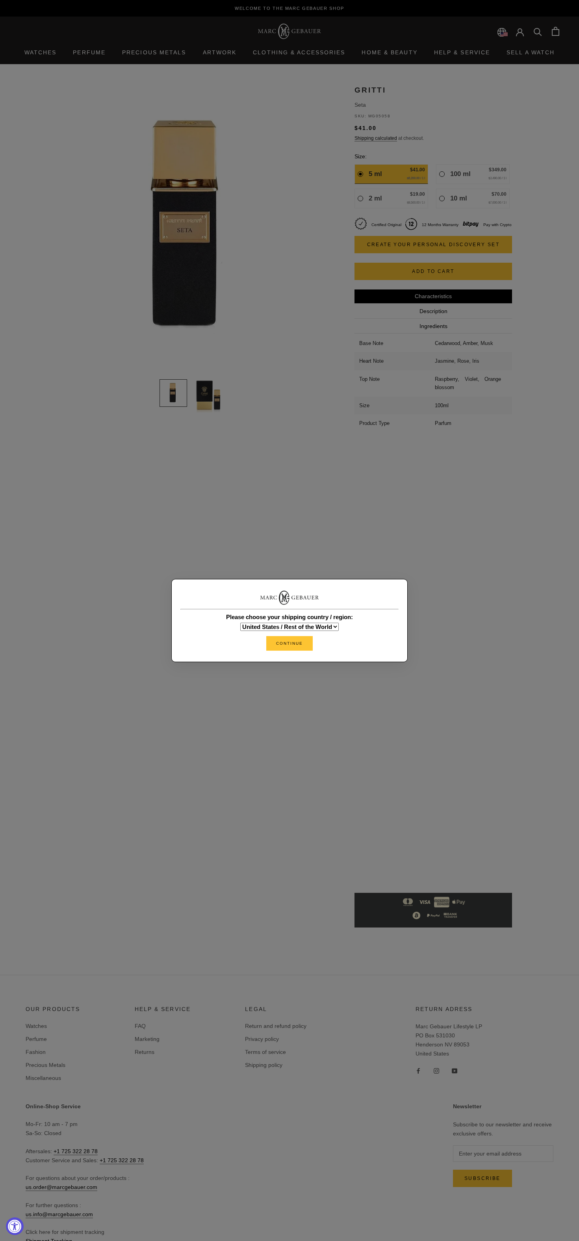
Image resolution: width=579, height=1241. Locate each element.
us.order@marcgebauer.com (61, 1187)
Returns (144, 1052)
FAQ (140, 1026)
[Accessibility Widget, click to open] (15, 1226)
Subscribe (482, 1178)
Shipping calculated (375, 138)
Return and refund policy (275, 1026)
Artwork (220, 52)
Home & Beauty (389, 52)
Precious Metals (154, 52)
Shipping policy (263, 1065)
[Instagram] (436, 1070)
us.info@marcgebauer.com (59, 1214)
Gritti (370, 90)
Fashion (36, 1052)
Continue (289, 643)
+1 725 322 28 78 (76, 1151)
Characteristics (433, 296)
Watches (40, 52)
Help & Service (462, 52)
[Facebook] (418, 1070)
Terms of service (265, 1052)
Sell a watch (531, 52)
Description (433, 311)
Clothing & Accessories (299, 52)
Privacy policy (262, 1039)
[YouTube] (454, 1070)
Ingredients (433, 326)
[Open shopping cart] (555, 31)
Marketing (147, 1039)
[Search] (538, 31)
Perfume (89, 52)
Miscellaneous (43, 1078)
